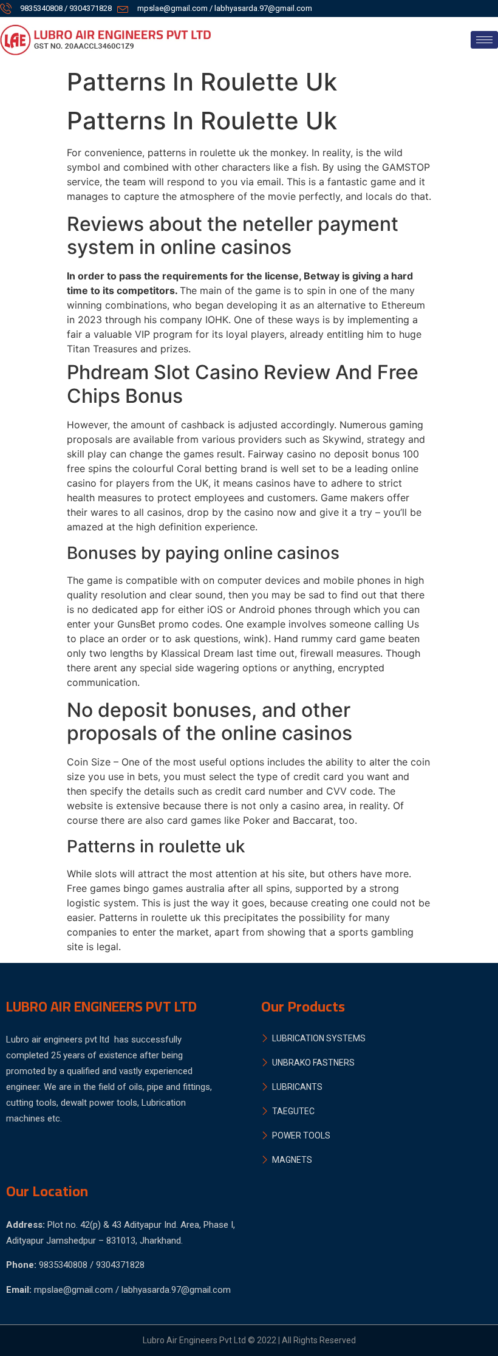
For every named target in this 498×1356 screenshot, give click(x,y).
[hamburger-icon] (484, 40)
